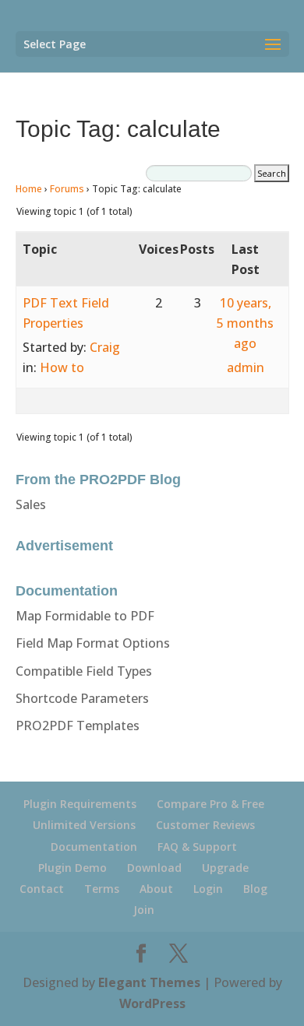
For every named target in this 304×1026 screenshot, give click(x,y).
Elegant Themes (149, 982)
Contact (41, 888)
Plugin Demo (72, 867)
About (156, 888)
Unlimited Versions (84, 824)
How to (62, 367)
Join (143, 909)
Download (154, 867)
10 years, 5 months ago (245, 323)
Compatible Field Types (84, 671)
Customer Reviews (205, 824)
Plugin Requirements (79, 803)
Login (208, 888)
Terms (101, 888)
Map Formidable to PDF (85, 615)
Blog (255, 888)
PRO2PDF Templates (78, 725)
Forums (67, 188)
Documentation (94, 846)
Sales (31, 504)
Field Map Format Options (93, 643)
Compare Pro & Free (210, 803)
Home (29, 188)
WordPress (152, 1003)
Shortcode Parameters (82, 698)
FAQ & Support (197, 846)
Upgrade (225, 867)
